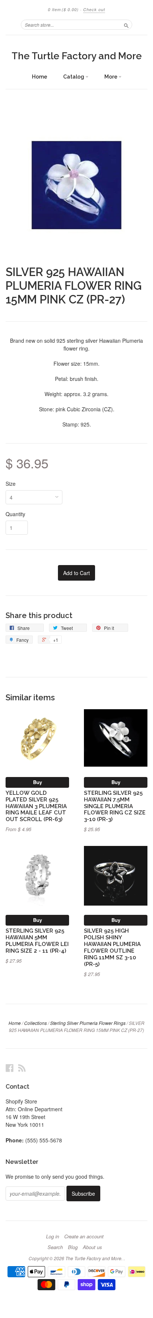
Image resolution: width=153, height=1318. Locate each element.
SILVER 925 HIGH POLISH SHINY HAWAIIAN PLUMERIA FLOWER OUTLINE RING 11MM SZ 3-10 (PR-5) (112, 947)
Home (39, 77)
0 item (63, 9)
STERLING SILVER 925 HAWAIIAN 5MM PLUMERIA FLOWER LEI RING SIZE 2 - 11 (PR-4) (37, 940)
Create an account (84, 1236)
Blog (73, 1247)
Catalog (74, 77)
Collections (35, 1023)
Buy (37, 782)
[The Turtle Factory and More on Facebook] (10, 1067)
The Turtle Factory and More (77, 56)
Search (55, 1247)
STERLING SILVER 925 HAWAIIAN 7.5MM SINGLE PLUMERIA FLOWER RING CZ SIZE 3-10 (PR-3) (115, 806)
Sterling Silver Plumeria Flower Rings (88, 1023)
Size (11, 483)
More (111, 77)
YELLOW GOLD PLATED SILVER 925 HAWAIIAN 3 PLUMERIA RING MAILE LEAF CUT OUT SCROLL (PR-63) (36, 806)
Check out (94, 9)
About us (92, 1247)
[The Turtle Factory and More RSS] (22, 1067)
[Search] (126, 24)
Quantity (15, 514)
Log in (52, 1236)
